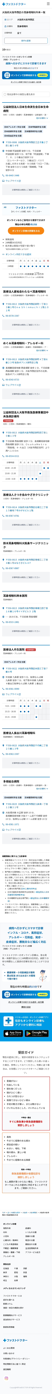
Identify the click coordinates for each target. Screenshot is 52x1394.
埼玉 (5, 1280)
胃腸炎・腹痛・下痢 (11, 1252)
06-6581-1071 (12, 824)
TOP (3, 1212)
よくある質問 (8, 1348)
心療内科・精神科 (10, 1240)
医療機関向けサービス (12, 1315)
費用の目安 (26, 1007)
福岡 (25, 1276)
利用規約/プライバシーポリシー (16, 1358)
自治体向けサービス (11, 1319)
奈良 (25, 1272)
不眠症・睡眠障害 (10, 1248)
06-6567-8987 (12, 568)
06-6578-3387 (12, 315)
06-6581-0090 (12, 688)
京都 (25, 1268)
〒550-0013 (27, 307)
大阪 (16, 1276)
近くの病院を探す (13, 1212)
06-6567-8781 (12, 515)
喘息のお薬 (30, 1240)
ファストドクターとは (12, 1295)
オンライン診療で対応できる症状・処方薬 (26, 82)
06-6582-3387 (12, 753)
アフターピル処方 (32, 1252)
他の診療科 (41, 118)
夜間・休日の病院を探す (13, 1307)
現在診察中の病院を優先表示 (21, 94)
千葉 (16, 1268)
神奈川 (6, 1276)
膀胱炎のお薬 (31, 1244)
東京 (5, 1272)
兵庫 (16, 1280)
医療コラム (8, 1303)
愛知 (16, 1272)
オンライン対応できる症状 (18, 254)
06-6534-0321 (12, 456)
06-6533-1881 (12, 622)
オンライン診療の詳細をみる (26, 230)
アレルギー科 (8, 1256)
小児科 (6, 1236)
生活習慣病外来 (31, 1248)
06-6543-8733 (12, 379)
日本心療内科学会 (28, 888)
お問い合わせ (8, 1353)
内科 (5, 1232)
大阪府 (24, 1212)
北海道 (6, 1268)
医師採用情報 (8, 1327)
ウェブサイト (12, 180)
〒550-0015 (27, 561)
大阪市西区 (33, 1212)
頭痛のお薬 (30, 1236)
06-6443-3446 (12, 175)
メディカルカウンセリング (14, 1288)
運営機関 (7, 1369)
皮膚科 (28, 1228)
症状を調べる (8, 1299)
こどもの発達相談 (10, 1244)
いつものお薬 (31, 1232)
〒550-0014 (27, 509)
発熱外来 (7, 1228)
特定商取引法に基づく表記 (14, 1364)
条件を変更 (26, 40)
